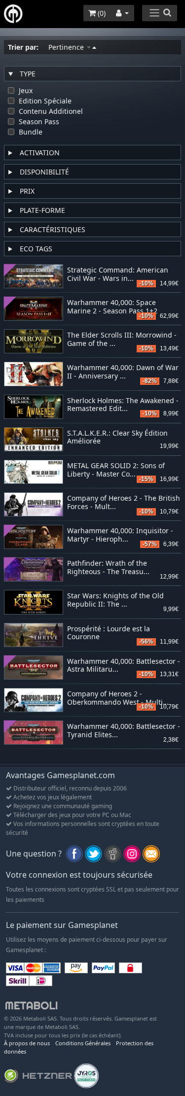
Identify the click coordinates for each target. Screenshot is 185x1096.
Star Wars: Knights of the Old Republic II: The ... (115, 600)
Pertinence (67, 47)
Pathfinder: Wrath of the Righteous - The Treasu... (108, 567)
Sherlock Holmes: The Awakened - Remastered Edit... (123, 405)
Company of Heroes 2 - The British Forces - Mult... (123, 502)
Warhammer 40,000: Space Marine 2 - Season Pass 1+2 (112, 307)
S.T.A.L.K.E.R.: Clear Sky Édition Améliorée (117, 437)
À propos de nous (27, 1043)
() (101, 13)
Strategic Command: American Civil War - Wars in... (117, 274)
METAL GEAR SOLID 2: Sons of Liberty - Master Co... (116, 470)
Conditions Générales (83, 1043)
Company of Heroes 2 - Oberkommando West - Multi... (118, 698)
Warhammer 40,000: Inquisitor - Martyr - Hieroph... (120, 535)
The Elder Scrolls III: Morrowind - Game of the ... (122, 339)
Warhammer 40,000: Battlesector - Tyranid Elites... (123, 730)
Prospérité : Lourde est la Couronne (108, 633)
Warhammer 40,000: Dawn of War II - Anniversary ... (123, 372)
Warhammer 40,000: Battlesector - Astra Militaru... (123, 665)
